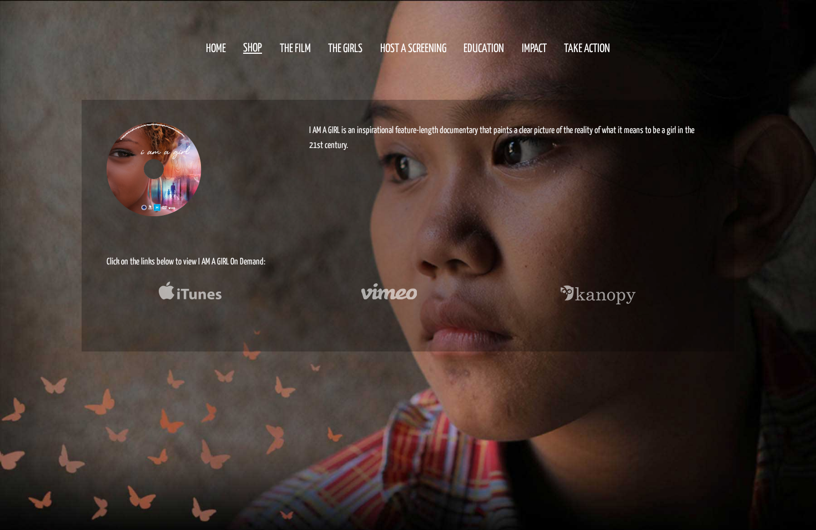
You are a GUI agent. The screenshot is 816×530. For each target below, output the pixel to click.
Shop (252, 48)
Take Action (587, 47)
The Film (295, 47)
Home (216, 47)
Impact (534, 47)
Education (484, 47)
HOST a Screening (413, 47)
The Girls (345, 47)
